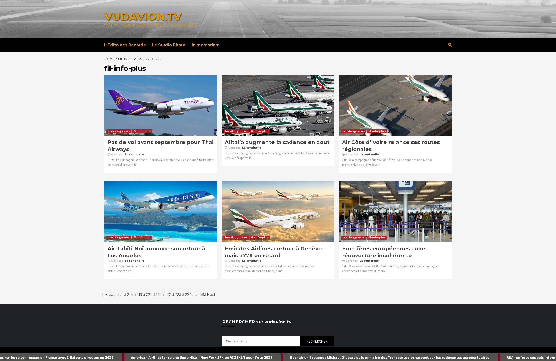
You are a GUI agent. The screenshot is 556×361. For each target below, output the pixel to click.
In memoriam (206, 45)
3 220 (148, 295)
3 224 (187, 295)
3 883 (201, 295)
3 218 (128, 295)
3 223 (176, 295)
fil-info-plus (142, 131)
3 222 (166, 295)
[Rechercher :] (261, 341)
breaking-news (119, 131)
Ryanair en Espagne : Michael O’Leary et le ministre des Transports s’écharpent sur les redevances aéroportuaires (350, 357)
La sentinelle (134, 154)
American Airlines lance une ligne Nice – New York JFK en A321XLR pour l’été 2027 (162, 357)
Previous (109, 295)
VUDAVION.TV (142, 16)
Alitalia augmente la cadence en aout (277, 142)
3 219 (138, 295)
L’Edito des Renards (125, 45)
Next (211, 295)
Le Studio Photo (168, 45)
